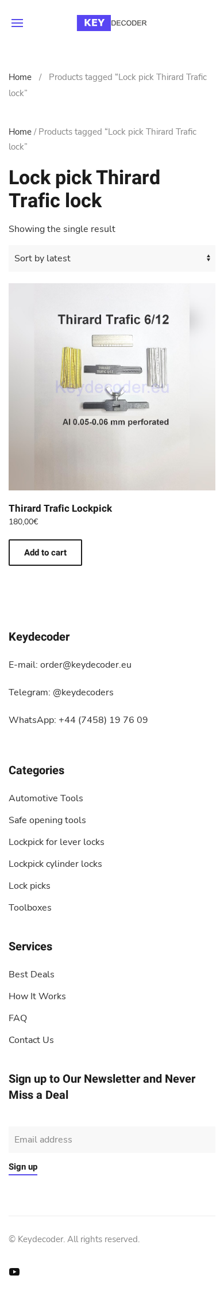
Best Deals (32, 974)
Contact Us (31, 1040)
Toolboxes (30, 907)
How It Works (37, 996)
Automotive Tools (46, 798)
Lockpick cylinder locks (55, 864)
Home (20, 77)
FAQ (18, 1018)
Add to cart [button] (45, 552)
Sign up (23, 1166)
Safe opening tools (47, 820)
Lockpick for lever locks (57, 842)
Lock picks (30, 886)
